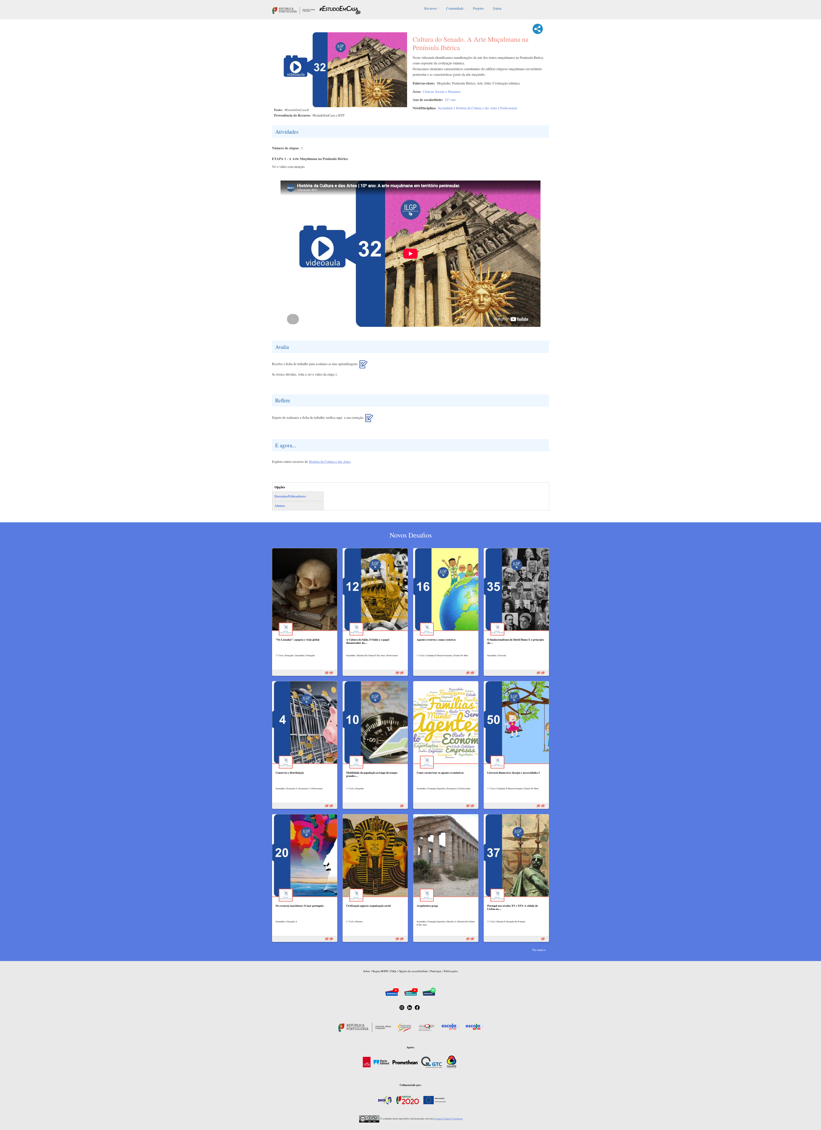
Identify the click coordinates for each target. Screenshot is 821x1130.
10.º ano (450, 99)
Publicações (451, 971)
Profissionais (508, 108)
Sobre (366, 971)
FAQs (393, 971)
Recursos (430, 8)
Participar (435, 971)
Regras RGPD (380, 971)
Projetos (478, 8)
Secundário (445, 108)
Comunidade (455, 8)
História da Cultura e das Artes (476, 108)
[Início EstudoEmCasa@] (293, 9)
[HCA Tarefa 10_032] (363, 365)
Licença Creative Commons (448, 1118)
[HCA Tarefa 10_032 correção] (369, 419)
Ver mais (538, 950)
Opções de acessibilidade (413, 971)
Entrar (497, 8)
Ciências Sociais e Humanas (442, 91)
